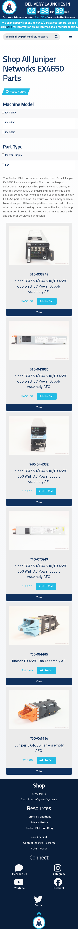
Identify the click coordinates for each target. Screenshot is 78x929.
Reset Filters (17, 92)
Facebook (59, 888)
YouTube (19, 888)
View (39, 312)
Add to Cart (46, 301)
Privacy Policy (39, 822)
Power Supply (13, 155)
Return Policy (39, 848)
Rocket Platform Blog (39, 828)
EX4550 (10, 112)
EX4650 (10, 132)
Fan (6, 165)
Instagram (58, 874)
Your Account (39, 837)
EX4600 (10, 122)
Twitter (39, 905)
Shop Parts (39, 794)
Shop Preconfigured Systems (39, 799)
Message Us (19, 874)
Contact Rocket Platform (39, 843)
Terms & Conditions (39, 817)
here (9, 27)
